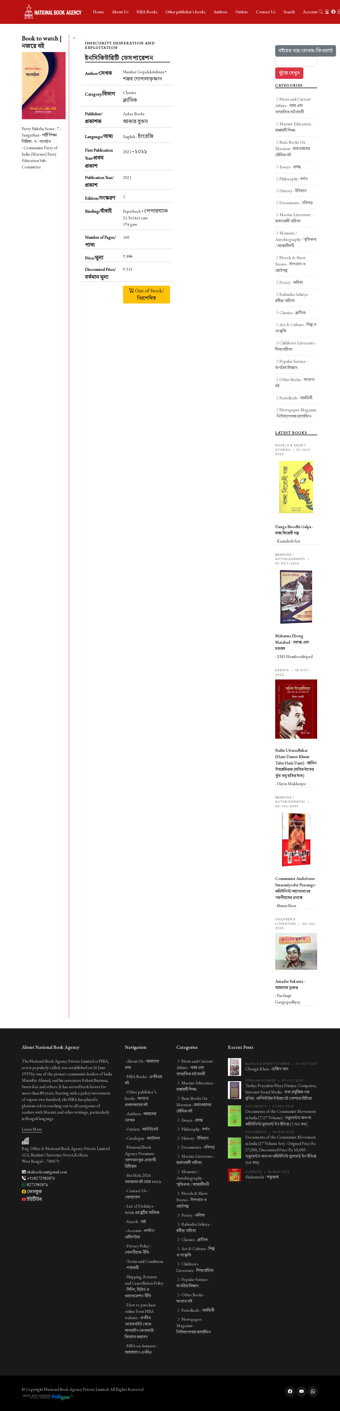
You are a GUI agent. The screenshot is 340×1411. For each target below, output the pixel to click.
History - (293, 191)
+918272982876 (40, 1178)
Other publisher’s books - (140, 1098)
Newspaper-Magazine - (296, 413)
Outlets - (142, 1129)
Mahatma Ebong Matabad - (292, 642)
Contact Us (266, 12)
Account (310, 12)
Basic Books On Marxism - (292, 148)
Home (98, 12)
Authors (220, 12)
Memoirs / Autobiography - (295, 239)
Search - (136, 1221)
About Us (120, 12)
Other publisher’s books (185, 12)
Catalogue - (143, 1138)
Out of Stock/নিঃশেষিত (149, 294)
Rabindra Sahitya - (292, 297)
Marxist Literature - (294, 218)
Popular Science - (291, 364)
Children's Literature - (295, 346)
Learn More (32, 1129)
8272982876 (37, 1184)
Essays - (290, 167)
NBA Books (147, 12)
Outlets (241, 12)
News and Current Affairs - (293, 105)
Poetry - (291, 282)
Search (289, 12)
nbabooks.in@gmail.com (46, 1172)
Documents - (296, 203)
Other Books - (294, 383)
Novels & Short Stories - (290, 264)
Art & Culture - (295, 328)
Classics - (292, 312)
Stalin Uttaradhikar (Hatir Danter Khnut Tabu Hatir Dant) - (296, 763)
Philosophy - (293, 179)
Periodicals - (295, 398)
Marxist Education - (293, 127)
